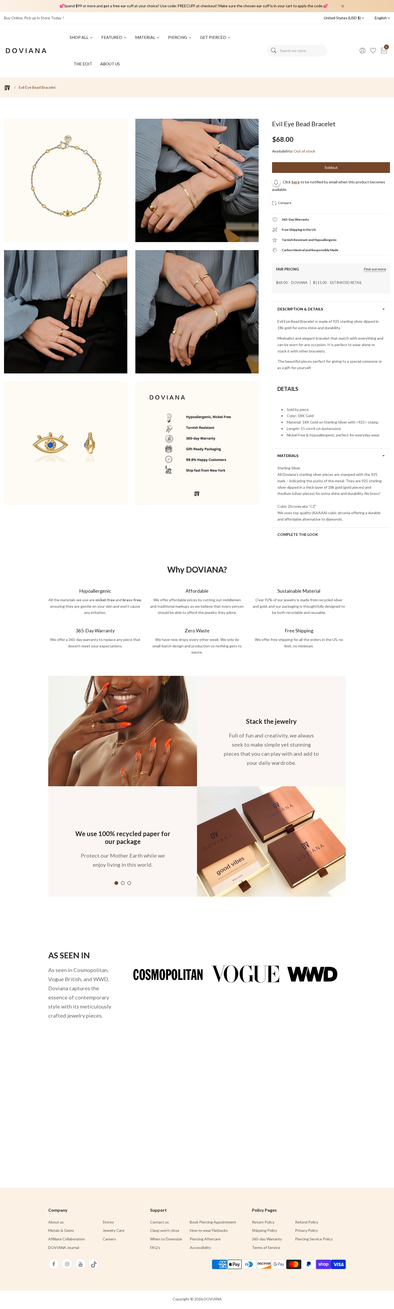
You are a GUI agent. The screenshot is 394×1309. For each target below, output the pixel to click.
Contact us (159, 1222)
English (381, 18)
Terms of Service (266, 1247)
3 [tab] (129, 883)
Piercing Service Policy (314, 1239)
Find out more (375, 269)
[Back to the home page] (7, 88)
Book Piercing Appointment (213, 1222)
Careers (109, 1239)
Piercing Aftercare (205, 1239)
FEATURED (112, 37)
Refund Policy (306, 1222)
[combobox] (297, 51)
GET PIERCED (213, 37)
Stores (108, 1222)
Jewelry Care (113, 1230)
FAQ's (155, 1247)
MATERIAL (145, 37)
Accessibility (200, 1247)
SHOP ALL (79, 37)
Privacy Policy (306, 1230)
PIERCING (178, 37)
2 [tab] (123, 883)
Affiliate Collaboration (66, 1239)
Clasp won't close (164, 1230)
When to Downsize (166, 1239)
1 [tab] (116, 883)
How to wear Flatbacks (209, 1230)
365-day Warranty (267, 1239)
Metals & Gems (61, 1230)
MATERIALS (287, 456)
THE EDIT (83, 63)
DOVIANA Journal (63, 1247)
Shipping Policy (264, 1230)
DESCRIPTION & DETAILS (300, 309)
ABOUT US (110, 63)
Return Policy (263, 1222)
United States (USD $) (343, 18)
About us (56, 1222)
